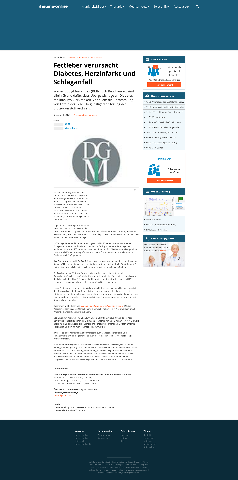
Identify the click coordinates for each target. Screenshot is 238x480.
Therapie (116, 6)
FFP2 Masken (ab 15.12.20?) (161, 142)
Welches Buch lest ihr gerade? (163, 127)
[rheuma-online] (53, 8)
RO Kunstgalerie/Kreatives (161, 137)
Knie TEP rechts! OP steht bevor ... (164, 122)
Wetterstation (155, 117)
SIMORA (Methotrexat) (156, 229)
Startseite (70, 57)
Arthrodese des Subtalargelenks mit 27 (165, 102)
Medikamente (137, 6)
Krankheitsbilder (92, 6)
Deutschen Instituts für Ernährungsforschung (102, 306)
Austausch (181, 6)
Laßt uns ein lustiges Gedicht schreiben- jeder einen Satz (165, 107)
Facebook (125, 435)
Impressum (149, 438)
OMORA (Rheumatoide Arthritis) (161, 224)
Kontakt (147, 435)
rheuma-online (82, 435)
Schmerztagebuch (154, 219)
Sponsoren (103, 438)
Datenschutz (149, 447)
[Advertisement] (119, 32)
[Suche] (197, 7)
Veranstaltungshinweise (85, 115)
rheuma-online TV (83, 444)
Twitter (124, 438)
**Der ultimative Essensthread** (164, 112)
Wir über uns (104, 435)
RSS (122, 441)
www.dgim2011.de (63, 395)
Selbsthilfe (160, 6)
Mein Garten (154, 147)
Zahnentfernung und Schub (162, 132)
